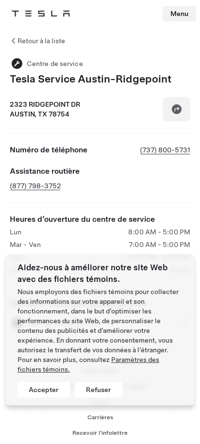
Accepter (44, 390)
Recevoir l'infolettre (100, 432)
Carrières (100, 417)
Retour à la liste (41, 41)
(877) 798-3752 (35, 186)
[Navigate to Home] (41, 13)
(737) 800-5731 (165, 150)
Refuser (98, 390)
